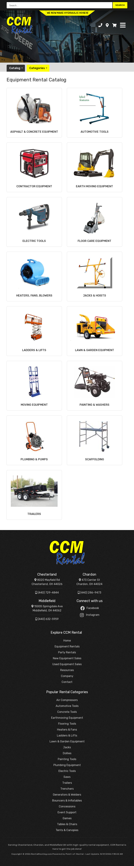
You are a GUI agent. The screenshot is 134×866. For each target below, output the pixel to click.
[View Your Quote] (114, 25)
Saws (67, 777)
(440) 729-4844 (48, 592)
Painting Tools (67, 759)
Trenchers (67, 788)
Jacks (67, 747)
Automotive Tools (67, 706)
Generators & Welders (67, 794)
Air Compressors (67, 700)
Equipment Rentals (67, 646)
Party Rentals (67, 652)
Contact (67, 682)
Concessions (67, 806)
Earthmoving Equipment (67, 717)
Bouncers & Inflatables (67, 800)
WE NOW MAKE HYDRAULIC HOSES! (67, 12)
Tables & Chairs (67, 824)
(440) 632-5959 (48, 619)
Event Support (67, 812)
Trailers (67, 782)
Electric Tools (67, 771)
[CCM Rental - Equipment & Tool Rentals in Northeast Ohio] (67, 552)
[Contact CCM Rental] (107, 25)
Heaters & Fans (67, 729)
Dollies (67, 753)
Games (67, 818)
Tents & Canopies (67, 830)
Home (67, 640)
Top (129, 862)
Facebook (93, 608)
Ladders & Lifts (67, 735)
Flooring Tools (67, 723)
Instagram (92, 614)
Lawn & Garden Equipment (67, 741)
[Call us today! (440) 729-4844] (100, 25)
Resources (67, 670)
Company (67, 676)
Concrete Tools (67, 711)
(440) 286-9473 (90, 592)
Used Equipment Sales (67, 664)
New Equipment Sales (67, 658)
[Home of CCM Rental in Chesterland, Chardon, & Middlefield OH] (19, 25)
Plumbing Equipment (67, 765)
